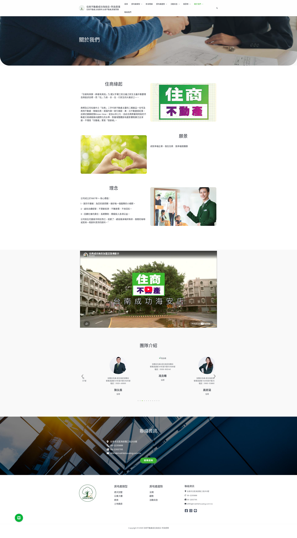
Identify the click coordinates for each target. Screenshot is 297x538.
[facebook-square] (187, 510)
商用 (116, 500)
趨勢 (151, 496)
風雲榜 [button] (185, 4)
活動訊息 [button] (174, 4)
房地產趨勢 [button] (160, 4)
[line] (196, 510)
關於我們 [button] (197, 4)
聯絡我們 (127, 12)
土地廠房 (118, 503)
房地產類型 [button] (135, 4)
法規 (151, 492)
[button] (217, 8)
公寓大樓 (118, 496)
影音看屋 (149, 4)
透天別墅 (118, 492)
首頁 (126, 4)
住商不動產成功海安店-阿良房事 (103, 6)
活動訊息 (153, 500)
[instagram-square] (191, 510)
